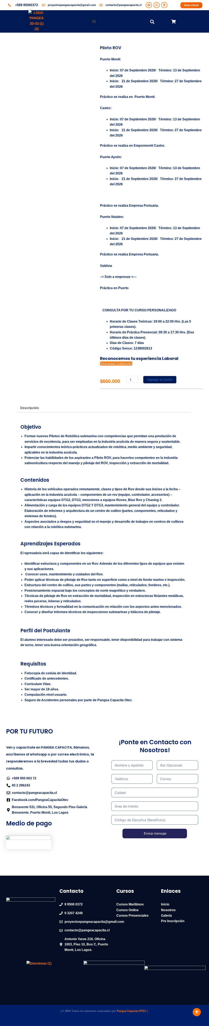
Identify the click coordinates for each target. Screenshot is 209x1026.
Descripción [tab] (29, 408)
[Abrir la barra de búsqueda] (152, 21)
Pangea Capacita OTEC (131, 1011)
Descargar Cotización (116, 363)
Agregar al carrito (159, 379)
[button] (93, 21)
